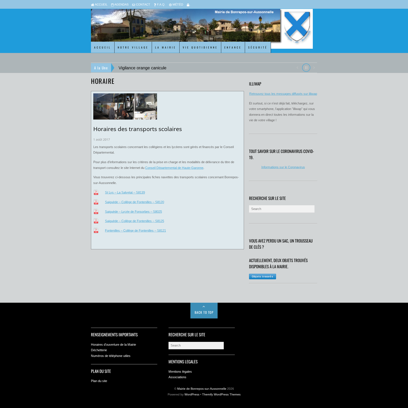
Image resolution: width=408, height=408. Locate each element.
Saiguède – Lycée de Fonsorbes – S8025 (133, 211)
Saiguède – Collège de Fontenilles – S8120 (134, 202)
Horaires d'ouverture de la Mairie (113, 344)
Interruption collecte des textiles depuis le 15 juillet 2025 (172, 68)
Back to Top (204, 312)
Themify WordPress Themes (221, 394)
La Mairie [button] (165, 47)
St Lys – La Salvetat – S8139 (125, 192)
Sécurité (258, 47)
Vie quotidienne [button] (200, 47)
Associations (177, 377)
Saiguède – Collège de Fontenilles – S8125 (134, 221)
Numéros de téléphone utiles (110, 356)
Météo (177, 4)
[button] (297, 67)
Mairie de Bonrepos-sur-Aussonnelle (201, 388)
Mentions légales (180, 371)
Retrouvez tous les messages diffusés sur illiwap (283, 94)
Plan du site (99, 381)
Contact (142, 4)
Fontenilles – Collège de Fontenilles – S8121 (135, 230)
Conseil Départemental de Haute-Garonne (174, 168)
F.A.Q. (160, 4)
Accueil (101, 4)
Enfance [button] (233, 47)
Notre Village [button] (133, 47)
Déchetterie (99, 350)
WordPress (191, 394)
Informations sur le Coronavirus (283, 167)
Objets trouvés (262, 276)
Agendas (121, 4)
